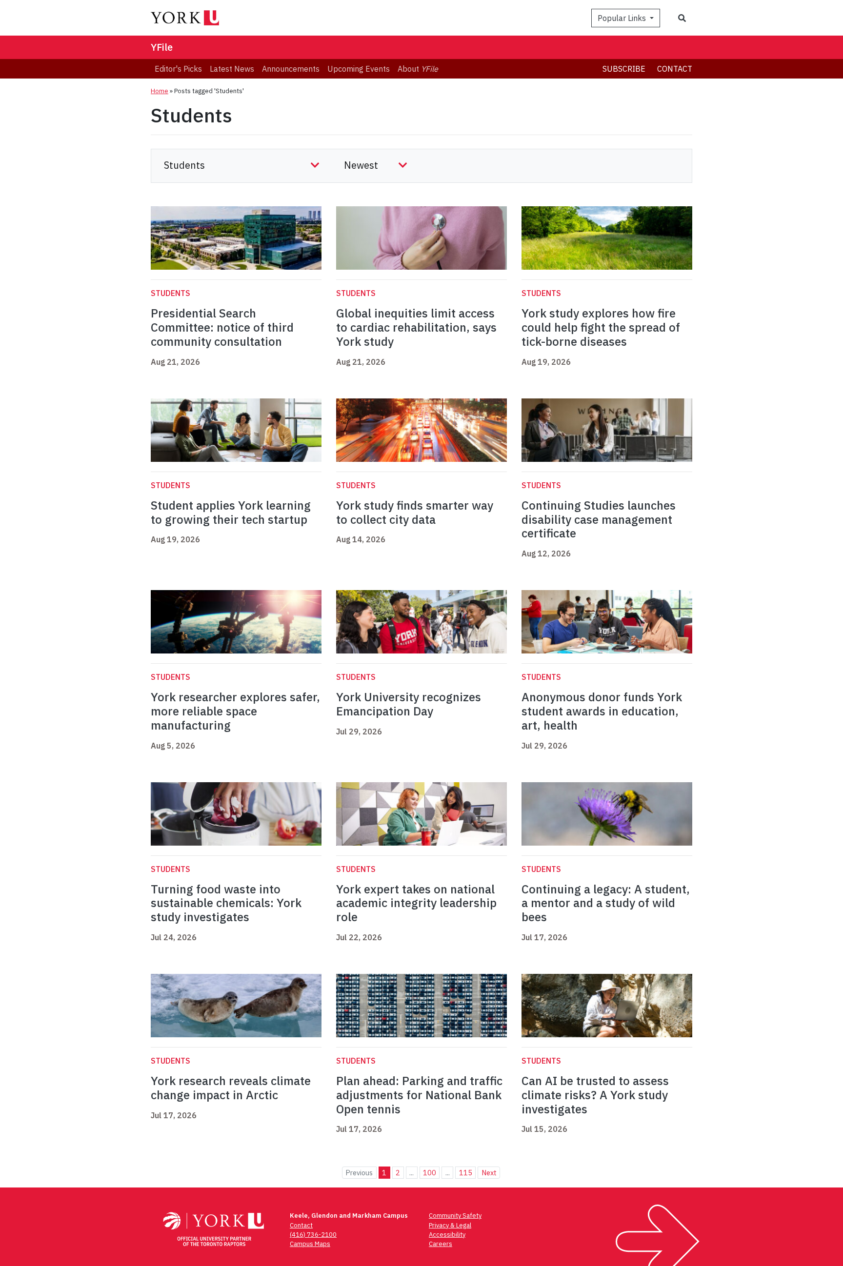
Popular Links (623, 18)
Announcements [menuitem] (291, 69)
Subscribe (623, 69)
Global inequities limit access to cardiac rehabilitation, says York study (416, 327)
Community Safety (455, 1215)
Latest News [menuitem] (232, 69)
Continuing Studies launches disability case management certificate (599, 519)
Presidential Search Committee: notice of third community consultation (222, 327)
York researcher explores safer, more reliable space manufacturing (235, 711)
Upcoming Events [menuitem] (358, 69)
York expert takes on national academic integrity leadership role (416, 903)
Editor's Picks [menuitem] (178, 69)
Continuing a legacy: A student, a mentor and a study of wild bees (606, 903)
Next (489, 1172)
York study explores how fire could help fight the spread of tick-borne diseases (601, 327)
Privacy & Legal (450, 1225)
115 (465, 1172)
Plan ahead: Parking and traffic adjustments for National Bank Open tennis (419, 1095)
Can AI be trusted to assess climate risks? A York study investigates (595, 1095)
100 (429, 1172)
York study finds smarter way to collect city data (414, 512)
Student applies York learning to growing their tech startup (231, 512)
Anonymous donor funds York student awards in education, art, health (602, 711)
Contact (674, 69)
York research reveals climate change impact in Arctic (231, 1088)
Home (159, 91)
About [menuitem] (418, 69)
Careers (440, 1244)
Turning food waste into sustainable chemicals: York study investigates (226, 903)
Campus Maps (310, 1244)
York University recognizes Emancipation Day (408, 704)
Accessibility (447, 1234)
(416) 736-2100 (313, 1234)
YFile (162, 47)
